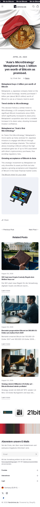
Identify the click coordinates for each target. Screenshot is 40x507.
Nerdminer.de (13, 502)
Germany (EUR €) (10, 488)
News (27, 78)
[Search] (33, 6)
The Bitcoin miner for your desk (14, 175)
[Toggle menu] (2, 6)
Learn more (6, 290)
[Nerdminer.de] (5, 412)
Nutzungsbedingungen (9, 462)
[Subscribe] (36, 454)
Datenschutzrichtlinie (30, 462)
